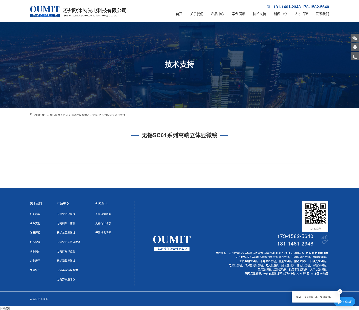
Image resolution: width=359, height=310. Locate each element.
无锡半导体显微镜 (67, 270)
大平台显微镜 (318, 269)
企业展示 (35, 260)
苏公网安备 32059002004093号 (309, 253)
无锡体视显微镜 (77, 115)
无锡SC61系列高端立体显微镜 (107, 115)
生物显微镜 (319, 265)
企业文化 (35, 223)
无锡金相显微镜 (66, 214)
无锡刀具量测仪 (66, 279)
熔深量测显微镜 (254, 265)
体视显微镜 (303, 265)
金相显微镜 (319, 257)
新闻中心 (280, 13)
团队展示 (35, 251)
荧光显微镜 (264, 269)
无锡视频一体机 (66, 223)
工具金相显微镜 (248, 261)
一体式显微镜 (271, 273)
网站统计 (5, 308)
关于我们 (196, 13)
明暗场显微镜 (253, 273)
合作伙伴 (35, 242)
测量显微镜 (285, 261)
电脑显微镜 (235, 265)
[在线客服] (355, 47)
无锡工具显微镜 (66, 232)
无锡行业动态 (103, 223)
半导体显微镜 (268, 261)
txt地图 (324, 273)
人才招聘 (301, 13)
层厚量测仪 (287, 265)
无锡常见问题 (103, 232)
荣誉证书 (35, 270)
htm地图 (315, 273)
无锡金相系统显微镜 (68, 242)
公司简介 (35, 214)
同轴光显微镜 (318, 261)
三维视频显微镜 (301, 257)
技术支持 (259, 13)
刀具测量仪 (272, 265)
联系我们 (322, 13)
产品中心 (217, 13)
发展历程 (35, 232)
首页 (179, 13)
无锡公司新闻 (103, 214)
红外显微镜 (279, 269)
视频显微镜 (282, 257)
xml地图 (304, 273)
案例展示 (238, 13)
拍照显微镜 (300, 261)
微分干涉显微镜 (298, 269)
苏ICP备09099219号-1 (277, 253)
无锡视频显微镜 (66, 260)
